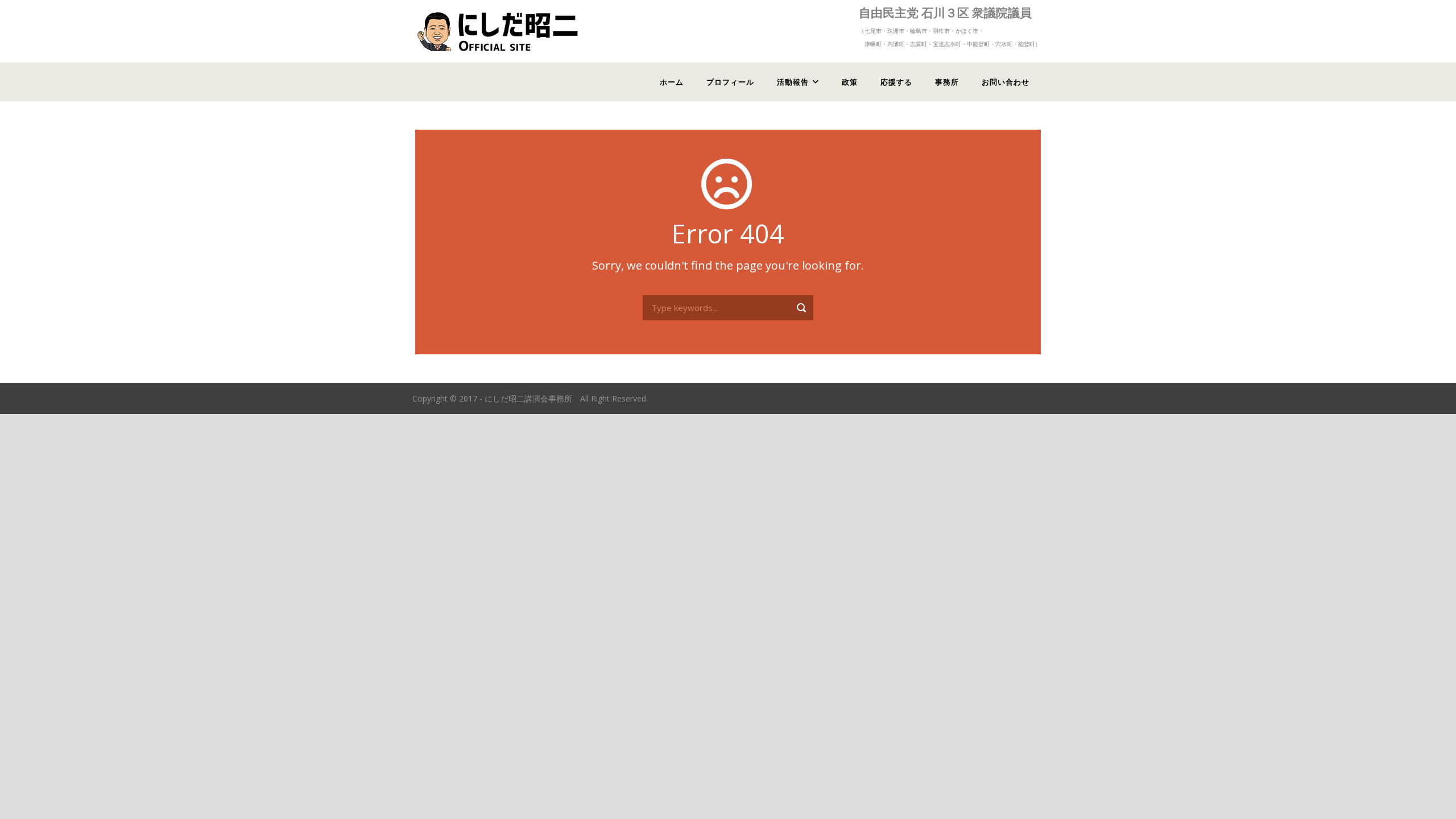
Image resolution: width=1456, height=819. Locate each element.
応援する (896, 82)
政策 (850, 82)
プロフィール (730, 82)
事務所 (947, 82)
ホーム (672, 82)
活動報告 (793, 82)
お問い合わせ (1005, 82)
